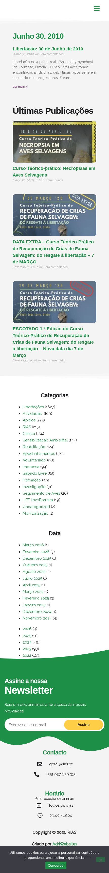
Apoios (29, 420)
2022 (27, 655)
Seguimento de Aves (41, 493)
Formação (32, 480)
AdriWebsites (64, 844)
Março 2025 (33, 591)
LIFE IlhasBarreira (38, 500)
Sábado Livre (35, 473)
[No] (100, 859)
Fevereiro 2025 (36, 598)
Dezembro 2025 (37, 558)
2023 (27, 649)
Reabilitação (34, 446)
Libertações (33, 407)
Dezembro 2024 (37, 611)
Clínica (29, 433)
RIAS (27, 427)
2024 (27, 642)
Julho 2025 (32, 578)
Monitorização (35, 513)
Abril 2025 (31, 585)
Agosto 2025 (34, 571)
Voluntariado (34, 460)
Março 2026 (33, 545)
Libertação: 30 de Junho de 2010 (48, 48)
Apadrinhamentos (39, 453)
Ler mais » (20, 86)
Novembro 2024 (37, 618)
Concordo (56, 865)
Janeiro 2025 (34, 605)
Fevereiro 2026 (36, 552)
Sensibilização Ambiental (45, 440)
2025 (27, 635)
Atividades (32, 413)
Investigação (34, 486)
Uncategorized (36, 507)
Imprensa (31, 466)
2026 (27, 629)
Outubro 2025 (35, 565)
